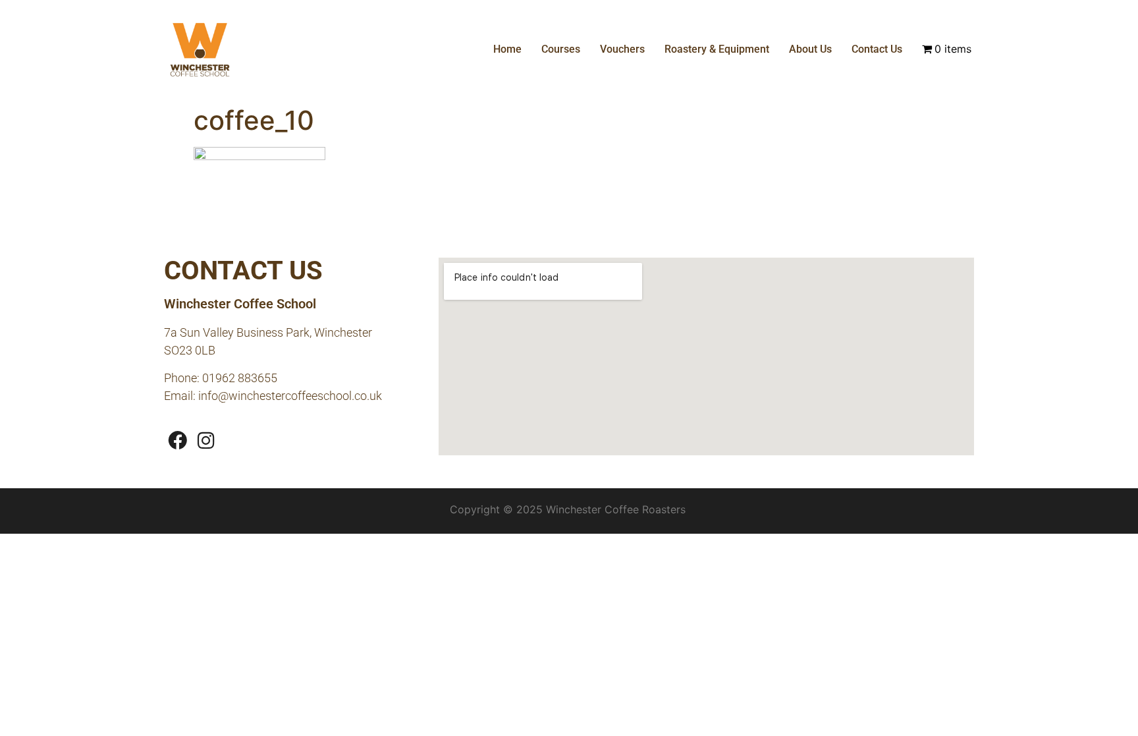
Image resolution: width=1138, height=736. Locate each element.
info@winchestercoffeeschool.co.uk (290, 396)
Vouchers (622, 49)
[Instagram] (205, 440)
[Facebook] (177, 440)
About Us (810, 49)
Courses (560, 49)
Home (507, 49)
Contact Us (877, 49)
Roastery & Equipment (716, 49)
